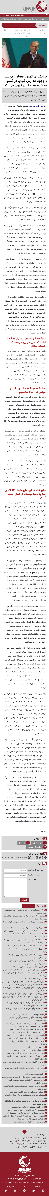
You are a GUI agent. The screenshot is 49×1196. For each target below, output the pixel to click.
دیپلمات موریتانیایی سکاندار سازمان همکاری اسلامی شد (25, 1097)
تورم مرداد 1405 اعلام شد (35, 978)
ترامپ (17, 1137)
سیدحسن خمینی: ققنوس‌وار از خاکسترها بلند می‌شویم (23, 1077)
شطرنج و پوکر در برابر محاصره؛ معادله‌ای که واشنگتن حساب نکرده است (25, 1102)
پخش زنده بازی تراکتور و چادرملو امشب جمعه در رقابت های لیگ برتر (27, 950)
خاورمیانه (20, 1143)
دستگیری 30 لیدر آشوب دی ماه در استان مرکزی (26, 1110)
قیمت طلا (25, 1140)
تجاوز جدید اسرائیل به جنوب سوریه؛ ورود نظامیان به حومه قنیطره (25, 911)
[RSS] (15, 1190)
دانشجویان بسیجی (35, 847)
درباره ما (38, 1186)
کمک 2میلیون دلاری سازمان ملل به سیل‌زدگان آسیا (25, 1023)
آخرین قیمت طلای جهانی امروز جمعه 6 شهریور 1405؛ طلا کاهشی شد (25, 989)
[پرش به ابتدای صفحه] (24, 1131)
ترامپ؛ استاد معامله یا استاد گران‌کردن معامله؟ (26, 1029)
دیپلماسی (14, 1140)
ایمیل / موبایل (34, 875)
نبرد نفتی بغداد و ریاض (36, 1047)
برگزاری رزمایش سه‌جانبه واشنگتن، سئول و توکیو (26, 1035)
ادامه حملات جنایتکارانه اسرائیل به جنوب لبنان (27, 984)
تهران (32, 1146)
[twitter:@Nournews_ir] (33, 1190)
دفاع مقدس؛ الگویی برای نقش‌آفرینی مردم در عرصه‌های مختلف (28, 1019)
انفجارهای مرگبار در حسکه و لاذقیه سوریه (28, 1050)
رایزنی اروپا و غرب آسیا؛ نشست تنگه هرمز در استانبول (24, 969)
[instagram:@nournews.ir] (43, 1190)
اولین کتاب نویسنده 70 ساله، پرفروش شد (28, 1107)
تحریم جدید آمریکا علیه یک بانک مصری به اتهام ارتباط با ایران (25, 923)
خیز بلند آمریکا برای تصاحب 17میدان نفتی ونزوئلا (26, 1113)
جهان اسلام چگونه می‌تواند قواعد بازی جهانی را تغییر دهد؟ (25, 1010)
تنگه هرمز (27, 1137)
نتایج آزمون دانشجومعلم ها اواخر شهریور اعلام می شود (26, 1070)
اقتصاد (43, 1143)
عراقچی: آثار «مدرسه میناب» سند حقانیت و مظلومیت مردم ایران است (25, 917)
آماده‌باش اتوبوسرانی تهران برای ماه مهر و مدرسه (26, 1053)
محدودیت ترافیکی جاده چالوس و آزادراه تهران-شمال (24, 931)
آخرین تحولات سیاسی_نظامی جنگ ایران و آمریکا (26, 928)
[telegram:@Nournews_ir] (24, 1190)
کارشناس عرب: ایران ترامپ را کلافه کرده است (27, 1092)
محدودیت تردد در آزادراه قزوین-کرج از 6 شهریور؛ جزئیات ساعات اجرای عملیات (27, 1004)
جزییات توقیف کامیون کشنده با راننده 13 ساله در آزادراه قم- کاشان (27, 1058)
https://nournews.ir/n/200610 (15, 857)
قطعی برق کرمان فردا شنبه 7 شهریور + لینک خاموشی (24, 1116)
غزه (24, 1146)
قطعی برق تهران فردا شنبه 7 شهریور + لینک (28, 1026)
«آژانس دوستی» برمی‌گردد (35, 1074)
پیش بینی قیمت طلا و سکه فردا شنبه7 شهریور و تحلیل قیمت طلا (27, 935)
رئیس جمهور (37, 842)
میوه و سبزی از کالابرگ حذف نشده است (29, 1122)
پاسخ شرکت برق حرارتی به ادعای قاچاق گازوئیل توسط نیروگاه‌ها (25, 974)
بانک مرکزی (41, 1146)
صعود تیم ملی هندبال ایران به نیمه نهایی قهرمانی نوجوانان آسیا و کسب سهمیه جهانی (26, 962)
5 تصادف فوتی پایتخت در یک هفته (31, 1119)
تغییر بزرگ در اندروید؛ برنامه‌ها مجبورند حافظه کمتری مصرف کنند (25, 1088)
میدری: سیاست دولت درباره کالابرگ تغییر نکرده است (24, 993)
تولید (17, 1146)
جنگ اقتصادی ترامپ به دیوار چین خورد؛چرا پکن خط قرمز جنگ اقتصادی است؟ (25, 941)
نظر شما (32, 879)
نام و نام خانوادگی (36, 870)
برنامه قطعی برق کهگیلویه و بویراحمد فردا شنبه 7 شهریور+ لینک (27, 1082)
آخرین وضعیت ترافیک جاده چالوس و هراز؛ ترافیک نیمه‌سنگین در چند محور (26, 956)
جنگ (11, 1143)
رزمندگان (22, 842)
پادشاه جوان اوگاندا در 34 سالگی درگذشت (28, 1014)
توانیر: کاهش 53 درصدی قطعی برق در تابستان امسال (23, 981)
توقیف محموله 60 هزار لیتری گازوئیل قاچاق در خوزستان (28, 1043)
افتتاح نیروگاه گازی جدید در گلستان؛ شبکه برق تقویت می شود (25, 1064)
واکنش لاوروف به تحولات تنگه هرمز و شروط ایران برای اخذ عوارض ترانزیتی (25, 998)
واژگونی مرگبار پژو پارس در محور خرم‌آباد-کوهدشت (25, 966)
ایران (44, 1137)
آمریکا (36, 1137)
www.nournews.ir (24, 1182)
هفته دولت (32, 1143)
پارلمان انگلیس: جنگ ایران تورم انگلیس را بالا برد (25, 1038)
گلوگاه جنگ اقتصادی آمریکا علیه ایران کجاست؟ (26, 945)
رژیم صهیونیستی (39, 1140)
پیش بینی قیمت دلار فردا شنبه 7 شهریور (29, 1032)
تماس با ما (11, 1186)
